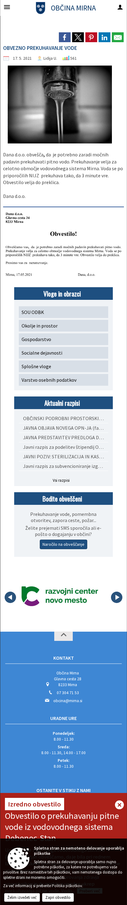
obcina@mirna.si (67, 700)
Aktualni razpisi (62, 403)
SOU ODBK (33, 312)
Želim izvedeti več (22, 897)
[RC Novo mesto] (59, 596)
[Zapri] (119, 805)
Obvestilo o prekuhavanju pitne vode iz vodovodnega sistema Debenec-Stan (62, 826)
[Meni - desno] (120, 7)
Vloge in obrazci (62, 293)
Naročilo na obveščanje (63, 544)
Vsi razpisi (61, 480)
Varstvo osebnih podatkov (49, 380)
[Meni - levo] (7, 7)
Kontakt (63, 658)
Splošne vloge (36, 366)
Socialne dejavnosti (42, 353)
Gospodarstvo (36, 339)
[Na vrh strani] (63, 636)
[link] (65, 37)
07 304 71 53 (68, 692)
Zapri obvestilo (58, 897)
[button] (10, 597)
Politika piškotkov (67, 885)
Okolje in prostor (40, 326)
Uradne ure (63, 718)
